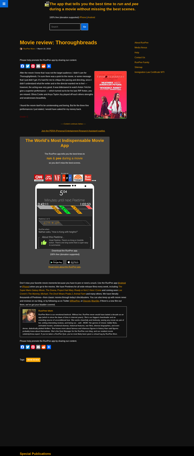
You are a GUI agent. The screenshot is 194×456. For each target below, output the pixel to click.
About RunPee (141, 43)
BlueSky (95, 301)
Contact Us (140, 57)
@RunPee (75, 301)
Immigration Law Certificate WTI (149, 72)
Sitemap (138, 67)
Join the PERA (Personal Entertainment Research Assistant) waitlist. (73, 131)
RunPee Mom (29, 49)
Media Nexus (141, 47)
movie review (33, 360)
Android (91, 17)
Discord (86, 301)
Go (84, 27)
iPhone (82, 17)
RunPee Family (142, 62)
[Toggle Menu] (4, 3)
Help (137, 52)
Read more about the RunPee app (64, 267)
